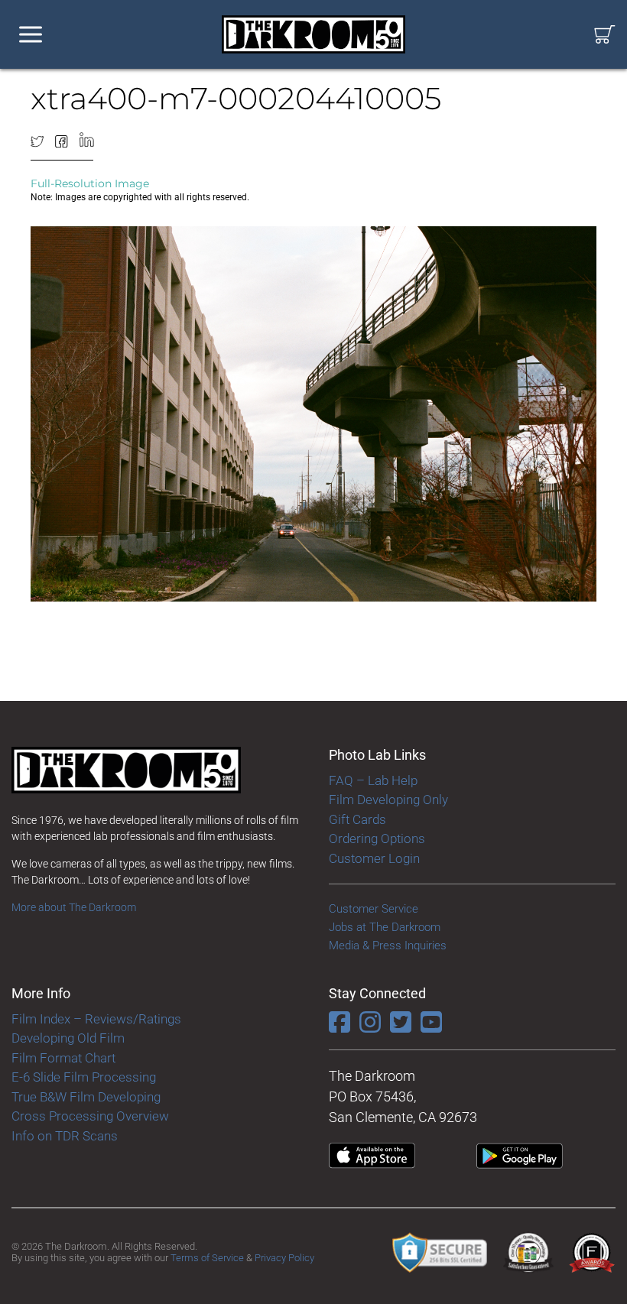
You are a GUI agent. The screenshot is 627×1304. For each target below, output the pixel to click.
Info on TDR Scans (64, 1135)
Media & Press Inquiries (388, 945)
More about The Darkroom (73, 907)
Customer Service (373, 909)
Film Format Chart (63, 1058)
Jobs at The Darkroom (384, 927)
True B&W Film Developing (86, 1097)
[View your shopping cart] (605, 34)
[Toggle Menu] (30, 35)
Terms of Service (207, 1257)
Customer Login (374, 858)
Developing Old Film (68, 1038)
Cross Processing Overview (90, 1116)
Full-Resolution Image (90, 183)
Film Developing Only (388, 799)
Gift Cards (357, 819)
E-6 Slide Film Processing (83, 1077)
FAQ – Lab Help (373, 780)
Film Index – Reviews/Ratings (96, 1019)
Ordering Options (377, 838)
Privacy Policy (284, 1257)
